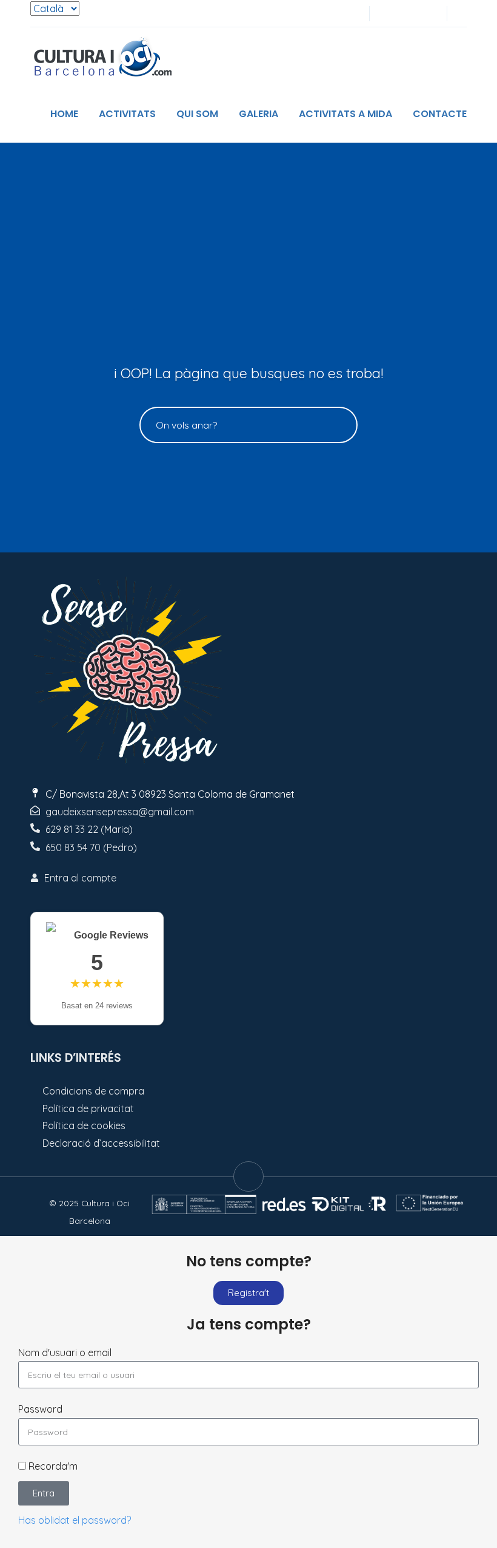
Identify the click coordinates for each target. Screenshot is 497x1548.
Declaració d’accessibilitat (101, 1143)
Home (64, 114)
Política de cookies (83, 1125)
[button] (463, 13)
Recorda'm (52, 1466)
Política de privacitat (88, 1108)
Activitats (127, 114)
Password (40, 1409)
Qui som (197, 114)
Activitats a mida (345, 114)
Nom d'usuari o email (65, 1352)
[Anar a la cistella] (426, 13)
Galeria (258, 114)
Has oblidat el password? (74, 1520)
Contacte (440, 114)
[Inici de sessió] (406, 13)
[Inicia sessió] (386, 13)
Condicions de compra (93, 1091)
